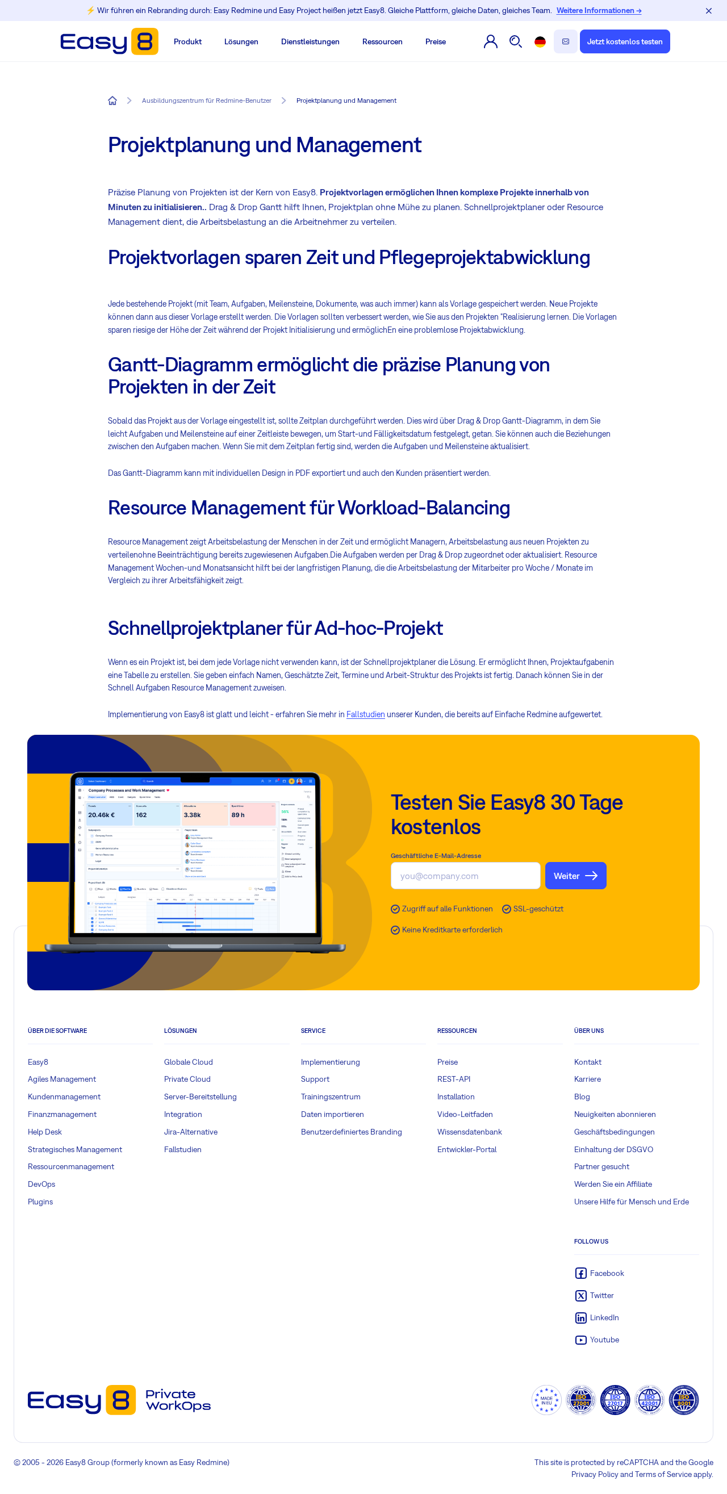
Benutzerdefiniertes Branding (351, 1131)
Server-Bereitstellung (200, 1096)
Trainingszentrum (331, 1096)
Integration (183, 1114)
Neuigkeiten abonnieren (615, 1114)
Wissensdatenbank (469, 1131)
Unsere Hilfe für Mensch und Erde (631, 1201)
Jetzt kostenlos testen (625, 41)
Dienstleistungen (310, 41)
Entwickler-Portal (466, 1149)
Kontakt (587, 1061)
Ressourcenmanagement (71, 1166)
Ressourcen (382, 41)
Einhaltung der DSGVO (613, 1149)
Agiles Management (62, 1078)
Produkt (188, 41)
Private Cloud (187, 1078)
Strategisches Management (75, 1149)
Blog (582, 1096)
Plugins (40, 1201)
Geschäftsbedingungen (614, 1131)
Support (315, 1078)
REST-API (453, 1078)
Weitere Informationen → (599, 10)
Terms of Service (663, 1474)
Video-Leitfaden (465, 1114)
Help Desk (45, 1131)
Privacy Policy (595, 1474)
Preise (435, 41)
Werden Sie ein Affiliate (613, 1183)
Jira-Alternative (191, 1131)
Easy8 (38, 1061)
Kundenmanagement (64, 1096)
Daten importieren (332, 1114)
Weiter (567, 876)
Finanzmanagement (62, 1114)
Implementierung (330, 1061)
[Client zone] (491, 41)
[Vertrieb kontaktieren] (566, 41)
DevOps (41, 1183)
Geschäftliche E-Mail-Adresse (436, 856)
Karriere (587, 1078)
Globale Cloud (188, 1061)
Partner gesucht (601, 1166)
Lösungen (241, 41)
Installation (456, 1096)
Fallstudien (365, 714)
